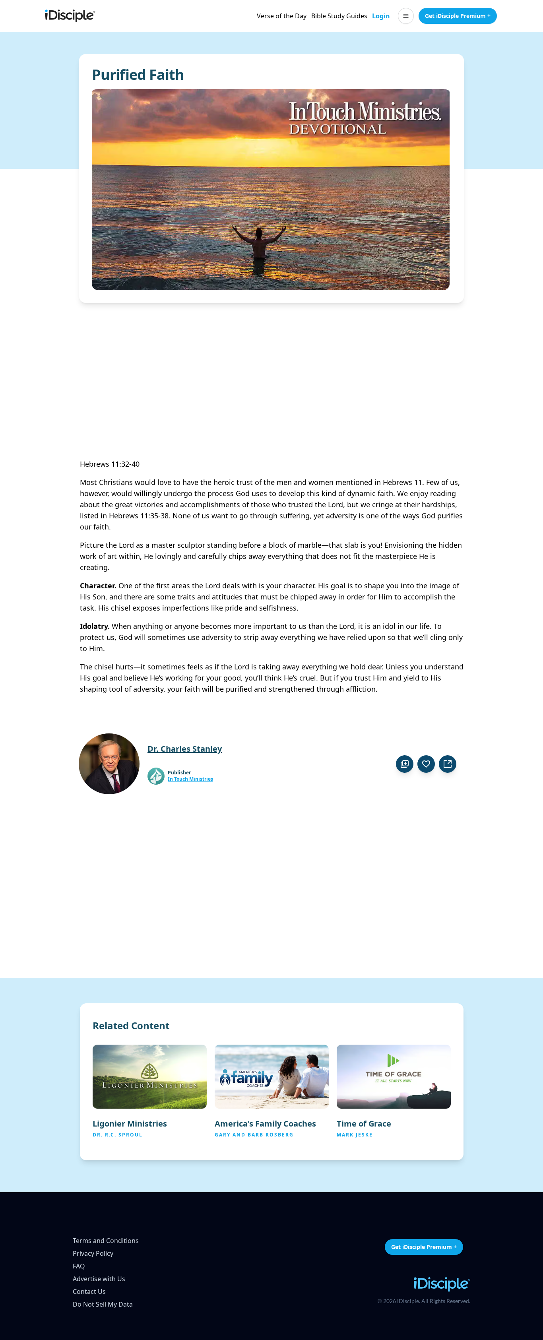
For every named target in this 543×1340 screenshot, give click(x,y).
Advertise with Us (99, 1278)
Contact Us (89, 1291)
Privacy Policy (93, 1253)
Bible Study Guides (339, 16)
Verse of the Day (281, 16)
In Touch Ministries (190, 779)
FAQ (79, 1266)
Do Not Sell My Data (103, 1304)
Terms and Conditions (106, 1240)
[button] (406, 16)
